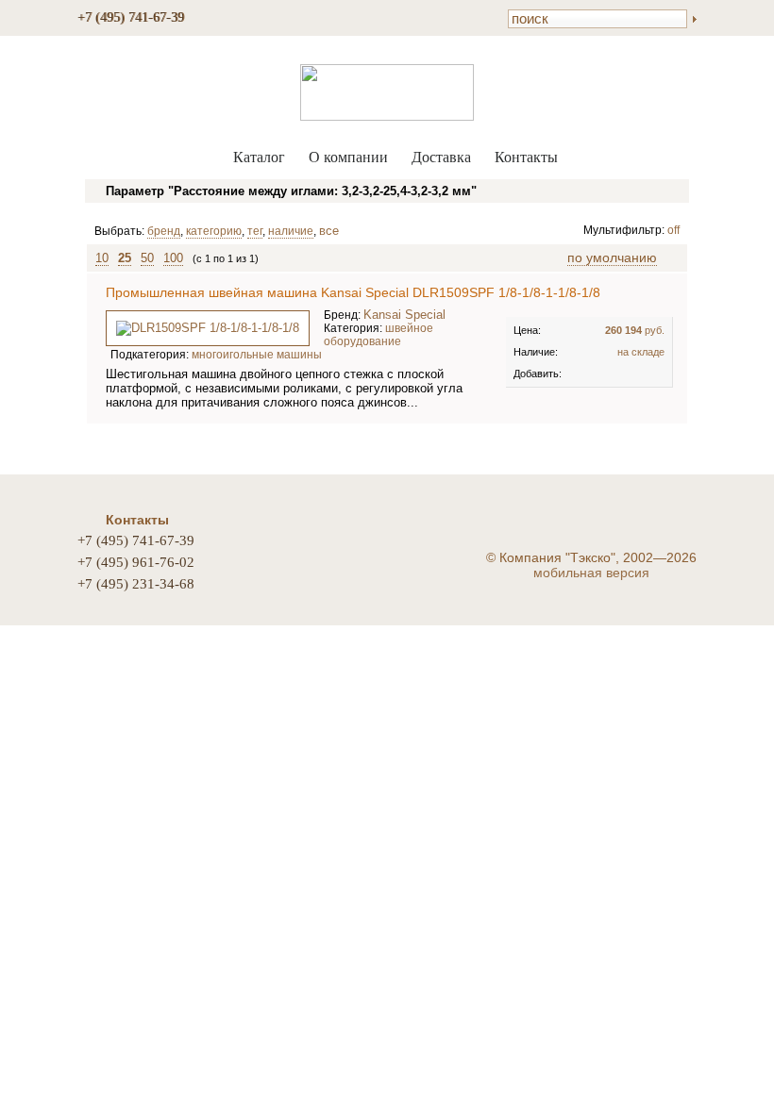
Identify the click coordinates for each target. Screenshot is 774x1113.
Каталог (259, 157)
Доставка (441, 157)
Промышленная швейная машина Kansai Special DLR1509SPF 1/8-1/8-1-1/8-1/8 (353, 292)
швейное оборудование (378, 335)
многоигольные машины (257, 354)
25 (124, 258)
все (329, 231)
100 (173, 258)
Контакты (526, 157)
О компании (348, 157)
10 (102, 258)
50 (147, 258)
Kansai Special (404, 314)
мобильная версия (591, 572)
